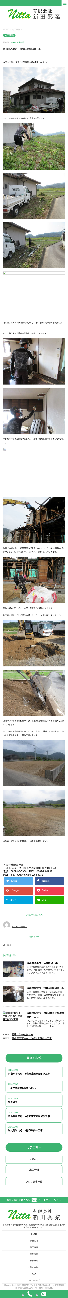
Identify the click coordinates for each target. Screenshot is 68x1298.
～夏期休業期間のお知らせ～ (23, 1087)
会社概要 (34, 1260)
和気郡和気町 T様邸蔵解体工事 (25, 1130)
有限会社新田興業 (19, 926)
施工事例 (7, 945)
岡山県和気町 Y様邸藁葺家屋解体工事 (29, 1073)
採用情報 (34, 1254)
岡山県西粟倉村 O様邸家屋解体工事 (32, 1038)
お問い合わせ (34, 1267)
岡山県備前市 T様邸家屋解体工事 (45, 988)
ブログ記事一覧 (34, 1181)
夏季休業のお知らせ (22, 1034)
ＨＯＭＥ (34, 1234)
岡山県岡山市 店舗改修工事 (42, 963)
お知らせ (34, 1159)
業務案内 (34, 1241)
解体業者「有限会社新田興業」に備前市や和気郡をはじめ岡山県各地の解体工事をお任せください (34, 1226)
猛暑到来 (13, 1102)
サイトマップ (34, 1280)
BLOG (34, 1274)
